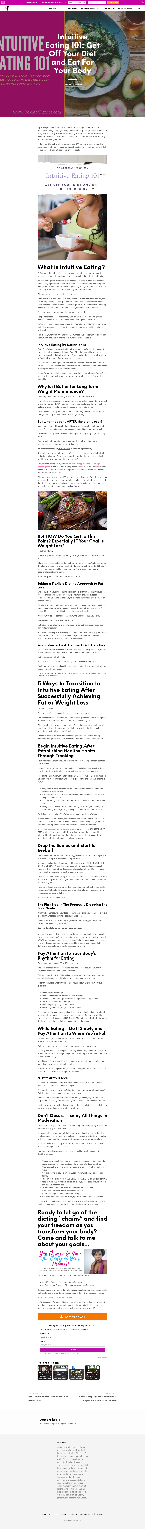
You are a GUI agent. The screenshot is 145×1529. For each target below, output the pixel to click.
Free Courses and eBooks (89, 8)
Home (44, 1514)
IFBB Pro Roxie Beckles (73, 85)
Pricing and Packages (125, 8)
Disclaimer (99, 1514)
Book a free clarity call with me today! (55, 1297)
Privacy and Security (86, 1514)
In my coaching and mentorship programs (57, 829)
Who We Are (52, 8)
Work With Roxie (60, 1514)
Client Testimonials (108, 8)
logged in (55, 1423)
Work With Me (72, 8)
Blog (61, 8)
